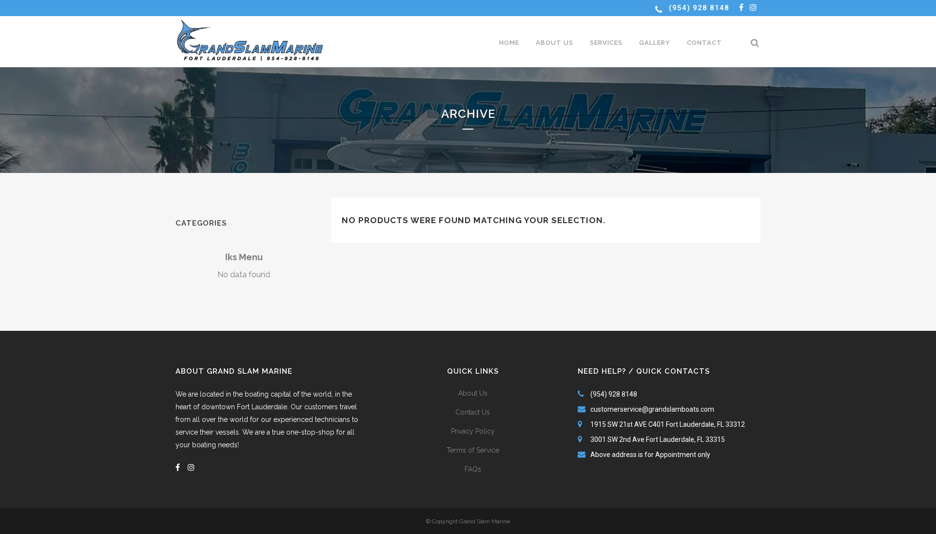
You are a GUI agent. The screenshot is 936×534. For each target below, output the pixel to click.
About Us (473, 393)
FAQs (473, 469)
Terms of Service (473, 450)
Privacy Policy (473, 431)
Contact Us (472, 412)
